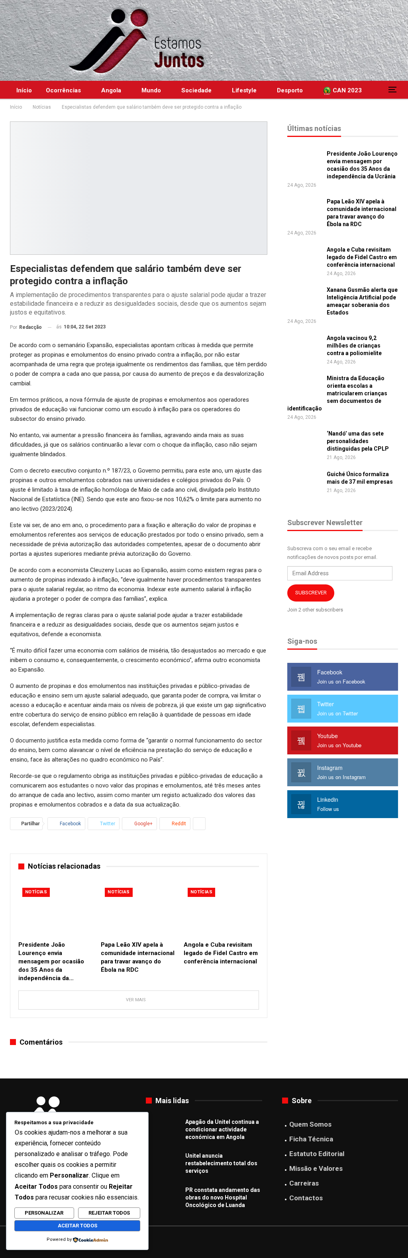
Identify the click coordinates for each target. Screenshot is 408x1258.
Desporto (290, 90)
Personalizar (44, 1213)
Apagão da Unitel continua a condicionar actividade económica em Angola (222, 1129)
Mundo (151, 90)
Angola (111, 90)
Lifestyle (244, 90)
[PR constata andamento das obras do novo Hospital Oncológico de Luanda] (163, 1199)
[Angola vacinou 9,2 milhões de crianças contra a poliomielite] (304, 347)
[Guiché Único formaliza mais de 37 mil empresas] (304, 483)
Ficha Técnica (311, 1139)
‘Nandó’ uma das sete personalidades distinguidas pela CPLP (358, 441)
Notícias (36, 892)
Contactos (306, 1198)
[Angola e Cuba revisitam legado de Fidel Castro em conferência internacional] (221, 910)
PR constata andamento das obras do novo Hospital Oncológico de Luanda (222, 1197)
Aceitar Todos (77, 1226)
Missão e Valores (316, 1168)
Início (24, 90)
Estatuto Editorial (316, 1154)
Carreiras (304, 1183)
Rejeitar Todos (109, 1213)
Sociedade (196, 90)
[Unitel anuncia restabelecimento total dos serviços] (163, 1165)
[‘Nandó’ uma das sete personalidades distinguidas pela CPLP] (304, 442)
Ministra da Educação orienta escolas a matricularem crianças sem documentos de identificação (337, 393)
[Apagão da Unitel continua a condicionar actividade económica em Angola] (163, 1131)
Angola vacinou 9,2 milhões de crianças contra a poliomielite (354, 345)
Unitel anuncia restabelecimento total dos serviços (221, 1163)
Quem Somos (310, 1124)
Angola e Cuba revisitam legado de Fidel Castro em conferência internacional (362, 257)
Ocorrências (63, 90)
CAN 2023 (346, 90)
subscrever (311, 593)
